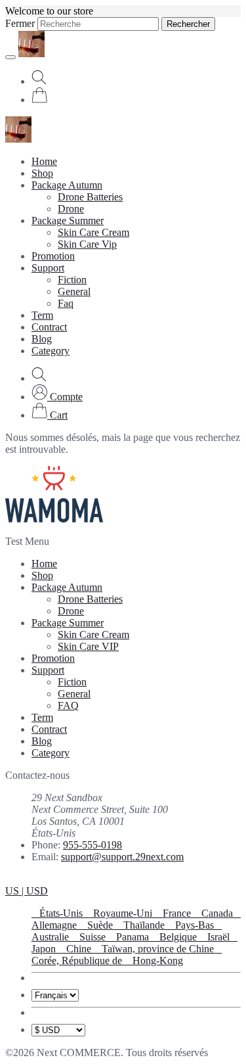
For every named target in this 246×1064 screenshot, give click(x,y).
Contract (49, 327)
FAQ (68, 705)
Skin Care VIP (88, 646)
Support (47, 267)
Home (44, 161)
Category (50, 350)
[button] (57, 396)
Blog (41, 338)
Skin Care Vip (87, 244)
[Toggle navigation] (10, 57)
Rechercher (188, 24)
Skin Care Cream (93, 232)
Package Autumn (66, 185)
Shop (42, 173)
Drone (71, 208)
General (74, 291)
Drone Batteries (90, 196)
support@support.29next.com (122, 856)
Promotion (53, 256)
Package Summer (67, 220)
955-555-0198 (92, 844)
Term (42, 315)
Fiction (72, 279)
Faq (65, 303)
